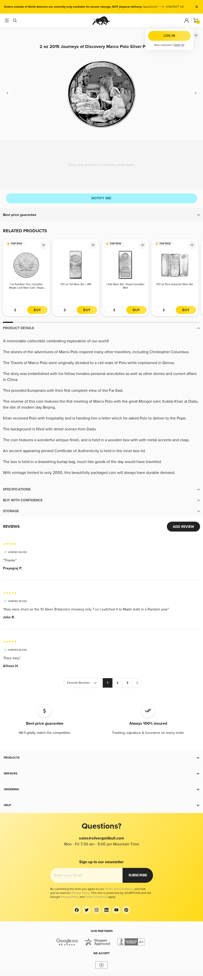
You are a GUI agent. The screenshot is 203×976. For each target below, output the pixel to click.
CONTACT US (175, 7)
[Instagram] (97, 910)
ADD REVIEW (183, 527)
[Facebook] (77, 910)
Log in (169, 36)
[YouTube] (116, 910)
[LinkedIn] (106, 910)
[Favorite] (196, 35)
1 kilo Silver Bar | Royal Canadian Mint (125, 286)
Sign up (179, 45)
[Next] (195, 93)
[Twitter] (87, 910)
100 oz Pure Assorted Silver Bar (174, 284)
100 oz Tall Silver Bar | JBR (75, 284)
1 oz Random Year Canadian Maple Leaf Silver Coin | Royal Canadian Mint (26, 286)
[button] (101, 214)
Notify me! (101, 198)
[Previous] (7, 93)
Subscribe (137, 875)
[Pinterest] (126, 910)
